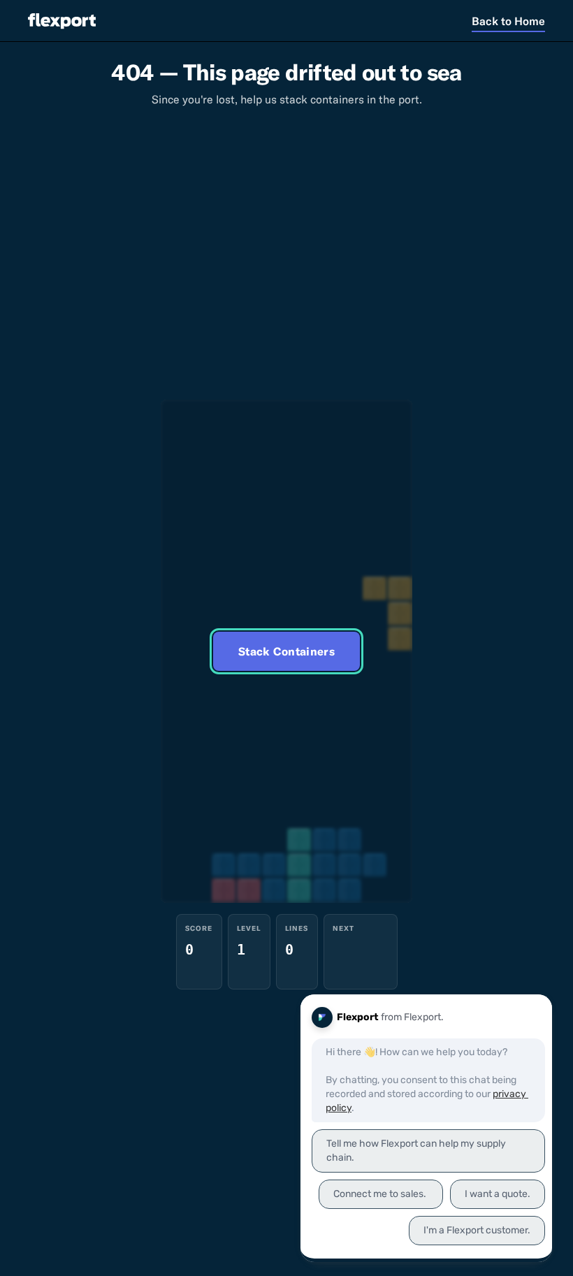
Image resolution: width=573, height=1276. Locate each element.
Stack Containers (286, 651)
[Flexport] (62, 21)
